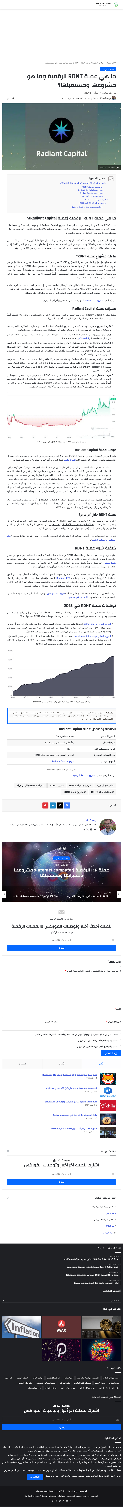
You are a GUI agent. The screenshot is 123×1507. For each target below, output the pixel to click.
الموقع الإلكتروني (52, 1021)
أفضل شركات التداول (111, 1378)
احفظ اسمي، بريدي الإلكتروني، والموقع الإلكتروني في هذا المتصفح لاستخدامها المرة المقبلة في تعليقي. (76, 1034)
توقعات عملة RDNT (79, 785)
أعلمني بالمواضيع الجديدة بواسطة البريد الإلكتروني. (97, 1046)
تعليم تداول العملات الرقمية (109, 1388)
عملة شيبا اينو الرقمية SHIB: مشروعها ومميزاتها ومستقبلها (69, 1075)
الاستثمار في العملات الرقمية (88, 1378)
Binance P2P (63, 578)
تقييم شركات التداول (86, 1388)
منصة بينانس (110, 562)
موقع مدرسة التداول (76, 1491)
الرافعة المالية (37, 1378)
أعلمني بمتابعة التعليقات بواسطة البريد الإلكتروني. (97, 1040)
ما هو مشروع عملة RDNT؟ (92, 187)
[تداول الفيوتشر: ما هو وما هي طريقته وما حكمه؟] (108, 1119)
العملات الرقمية (98, 63)
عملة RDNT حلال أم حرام (30, 785)
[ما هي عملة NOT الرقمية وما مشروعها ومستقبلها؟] (101, 1350)
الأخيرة (62, 1063)
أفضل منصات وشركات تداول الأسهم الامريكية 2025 (74, 1129)
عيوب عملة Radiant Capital (91, 193)
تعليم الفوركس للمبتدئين (45, 1383)
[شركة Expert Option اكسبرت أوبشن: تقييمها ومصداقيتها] (108, 1092)
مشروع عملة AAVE (94, 300)
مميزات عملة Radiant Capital (90, 190)
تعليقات (22, 1063)
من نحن (86, 1496)
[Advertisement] (61, 32)
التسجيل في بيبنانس (78, 597)
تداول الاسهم (100, 1383)
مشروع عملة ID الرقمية (84, 775)
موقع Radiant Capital (63, 761)
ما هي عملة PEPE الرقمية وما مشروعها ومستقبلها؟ (62, 873)
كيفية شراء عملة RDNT (95, 199)
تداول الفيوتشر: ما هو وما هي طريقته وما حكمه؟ (75, 1115)
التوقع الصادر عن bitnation (97, 624)
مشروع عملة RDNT (74, 791)
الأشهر (101, 1063)
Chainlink (84, 338)
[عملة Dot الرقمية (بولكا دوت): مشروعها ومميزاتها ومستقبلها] (61, 1350)
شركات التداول (51, 1388)
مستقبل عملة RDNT (101, 791)
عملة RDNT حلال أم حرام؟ (92, 196)
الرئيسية (110, 63)
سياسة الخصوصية (74, 1496)
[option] (61, 872)
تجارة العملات (114, 1383)
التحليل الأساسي (53, 1378)
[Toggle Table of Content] (109, 178)
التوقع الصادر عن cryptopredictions (92, 636)
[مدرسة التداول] (106, 4)
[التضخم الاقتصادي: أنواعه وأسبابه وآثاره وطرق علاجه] (21, 1327)
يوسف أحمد (106, 98)
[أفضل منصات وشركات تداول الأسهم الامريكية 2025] (108, 1132)
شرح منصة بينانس (56, 593)
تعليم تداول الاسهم (25, 1383)
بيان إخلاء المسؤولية (57, 1496)
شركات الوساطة (34, 1388)
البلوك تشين (70, 459)
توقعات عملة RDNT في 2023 (93, 203)
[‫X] (87, 829)
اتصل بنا (28, 1496)
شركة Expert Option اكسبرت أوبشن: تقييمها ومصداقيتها (71, 1088)
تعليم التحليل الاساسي (82, 1383)
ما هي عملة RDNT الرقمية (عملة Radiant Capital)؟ (83, 183)
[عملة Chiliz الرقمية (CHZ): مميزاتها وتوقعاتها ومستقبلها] (108, 1105)
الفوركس (8, 1378)
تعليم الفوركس (64, 1383)
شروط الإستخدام (40, 1496)
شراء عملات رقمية (68, 1388)
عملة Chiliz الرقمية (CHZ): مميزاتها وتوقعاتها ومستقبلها (71, 1102)
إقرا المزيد (35, 1476)
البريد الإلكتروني (113, 1021)
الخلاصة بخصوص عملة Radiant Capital (87, 207)
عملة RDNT (56, 785)
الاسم (118, 1009)
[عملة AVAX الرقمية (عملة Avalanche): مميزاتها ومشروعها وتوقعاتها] (61, 1327)
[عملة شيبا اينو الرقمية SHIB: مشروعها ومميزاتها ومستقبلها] (108, 1079)
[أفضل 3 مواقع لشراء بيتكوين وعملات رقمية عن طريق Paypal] (101, 1327)
